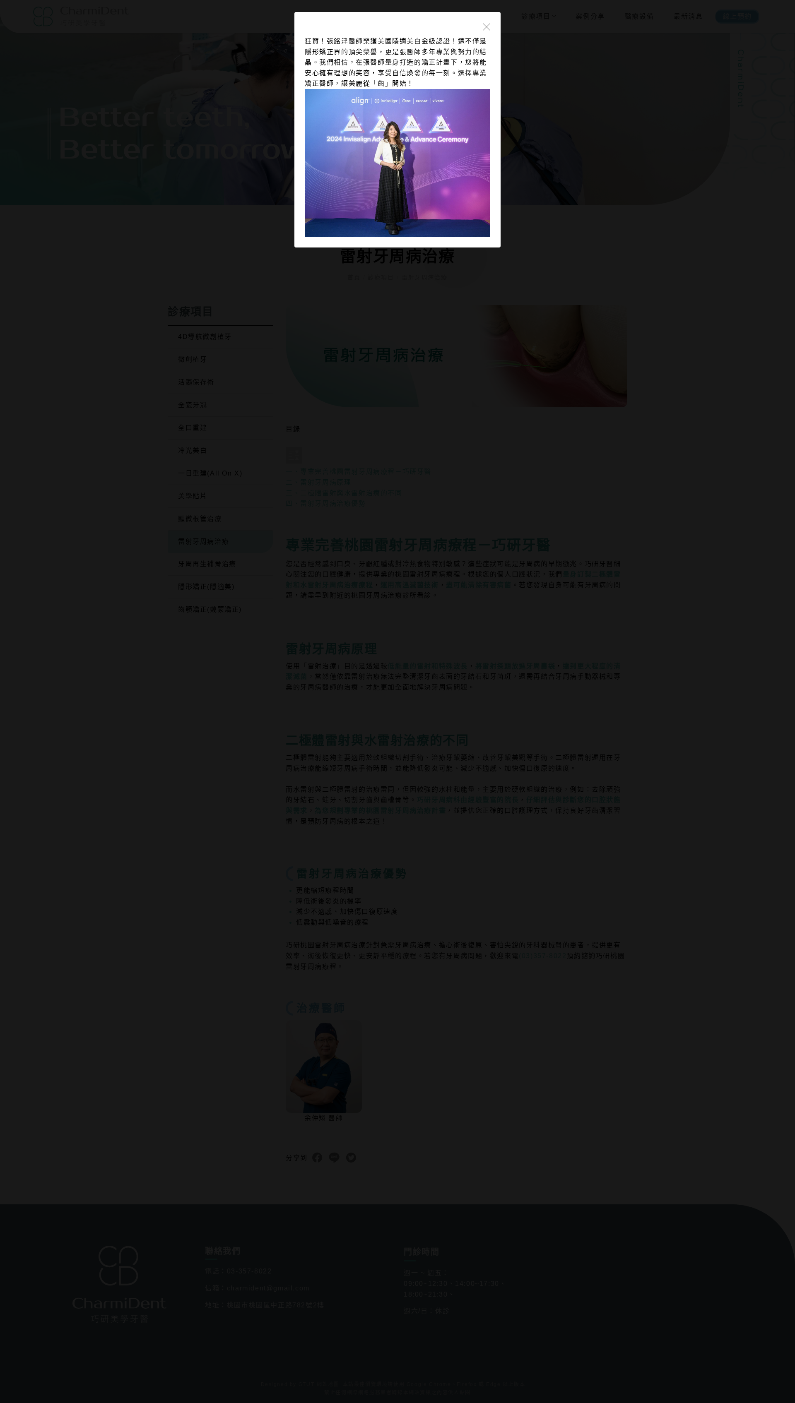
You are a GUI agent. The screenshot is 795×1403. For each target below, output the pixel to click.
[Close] (486, 26)
